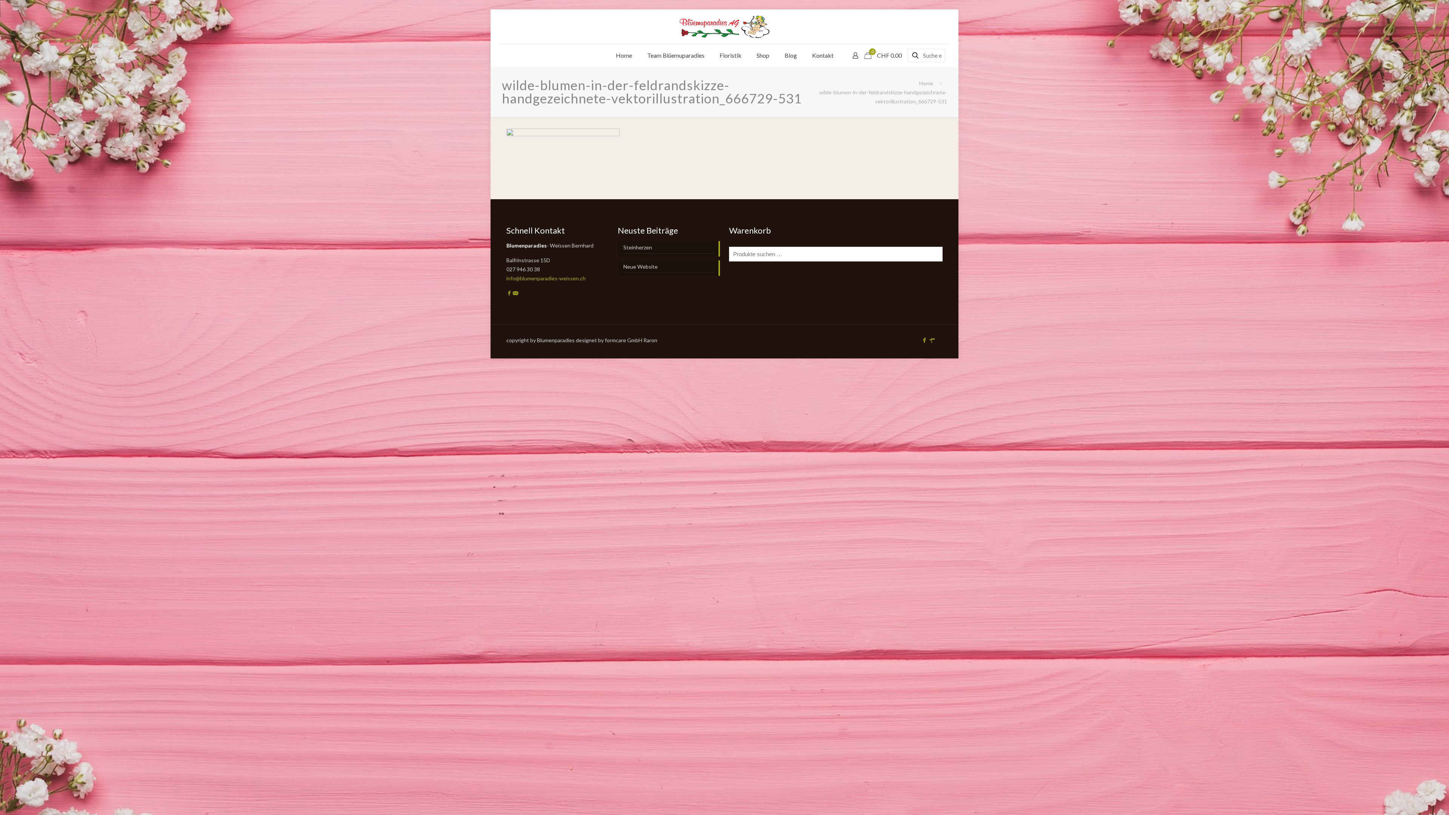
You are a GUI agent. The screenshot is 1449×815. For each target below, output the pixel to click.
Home (926, 83)
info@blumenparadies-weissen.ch (546, 278)
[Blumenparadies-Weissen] (724, 26)
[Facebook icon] (924, 340)
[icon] (932, 340)
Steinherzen (637, 247)
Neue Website (640, 266)
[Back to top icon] (1413, 799)
